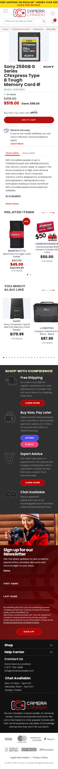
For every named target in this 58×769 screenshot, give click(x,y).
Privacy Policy (40, 757)
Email (7, 570)
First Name (11, 583)
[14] (40, 357)
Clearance (38, 29)
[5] (14, 357)
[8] (23, 357)
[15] (43, 357)
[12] (34, 357)
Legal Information (20, 757)
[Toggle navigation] (5, 10)
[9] (26, 357)
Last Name (10, 596)
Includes (29, 153)
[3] (9, 357)
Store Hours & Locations (18, 664)
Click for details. (29, 5)
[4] (12, 357)
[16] (45, 357)
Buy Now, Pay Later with (17, 112)
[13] (37, 357)
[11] (31, 357)
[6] (17, 357)
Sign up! (29, 631)
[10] (29, 357)
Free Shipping (31, 377)
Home (5, 29)
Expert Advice (31, 454)
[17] (48, 357)
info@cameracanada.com (19, 670)
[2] (30, 274)
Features (12, 153)
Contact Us (14, 659)
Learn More (32, 403)
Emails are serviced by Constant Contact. (21, 622)
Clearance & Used (20, 29)
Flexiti (29, 444)
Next (51, 213)
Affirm (29, 437)
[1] (27, 274)
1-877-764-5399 (14, 667)
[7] (20, 357)
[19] (54, 357)
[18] (51, 357)
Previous (44, 213)
